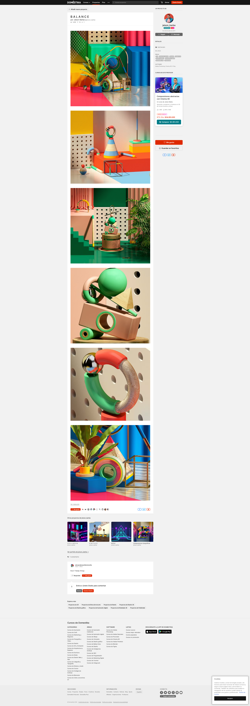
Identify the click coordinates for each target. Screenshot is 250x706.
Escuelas (97, 692)
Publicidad (168, 60)
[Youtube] (181, 692)
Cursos (69, 692)
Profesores (125, 694)
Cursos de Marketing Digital (95, 658)
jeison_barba (86, 518)
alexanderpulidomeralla (83, 565)
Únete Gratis (88, 591)
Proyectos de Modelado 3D (119, 608)
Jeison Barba (84, 20)
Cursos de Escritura (73, 652)
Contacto (116, 692)
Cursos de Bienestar (73, 675)
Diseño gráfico (160, 58)
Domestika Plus (84, 694)
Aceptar (230, 698)
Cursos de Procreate (112, 636)
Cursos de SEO (91, 653)
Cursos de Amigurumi (93, 663)
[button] (108, 2)
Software (110, 627)
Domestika (109, 692)
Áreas (89, 627)
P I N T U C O (93, 543)
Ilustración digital (170, 58)
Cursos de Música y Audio (75, 666)
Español (139, 692)
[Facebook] (161, 692)
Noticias (122, 692)
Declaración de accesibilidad (120, 702)
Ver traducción (75, 504)
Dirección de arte (164, 56)
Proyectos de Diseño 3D (126, 605)
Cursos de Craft (72, 632)
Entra (79, 591)
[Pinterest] (169, 692)
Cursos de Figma (111, 646)
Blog (126, 692)
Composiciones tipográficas (141, 543)
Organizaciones (116, 694)
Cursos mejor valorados (133, 632)
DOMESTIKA (74, 2)
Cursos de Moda (72, 655)
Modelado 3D (159, 60)
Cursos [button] (86, 2)
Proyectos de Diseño (110, 605)
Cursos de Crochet (92, 660)
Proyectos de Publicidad (137, 608)
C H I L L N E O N (72, 543)
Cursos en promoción (132, 637)
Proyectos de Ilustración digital (98, 608)
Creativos (91, 692)
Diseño (172, 56)
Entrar (167, 2)
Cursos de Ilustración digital (95, 634)
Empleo (81, 692)
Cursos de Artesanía (93, 639)
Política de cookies (107, 702)
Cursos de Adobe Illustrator (114, 634)
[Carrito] (161, 2)
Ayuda (130, 692)
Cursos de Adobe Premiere (114, 641)
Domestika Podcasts (73, 694)
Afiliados (108, 694)
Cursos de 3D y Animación (75, 646)
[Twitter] (165, 692)
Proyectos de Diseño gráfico (77, 608)
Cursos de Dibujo (92, 636)
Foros (85, 692)
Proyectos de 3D (74, 605)
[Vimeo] (177, 692)
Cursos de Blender (112, 644)
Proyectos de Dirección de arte (91, 605)
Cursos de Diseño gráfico (94, 641)
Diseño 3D (178, 56)
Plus (103, 2)
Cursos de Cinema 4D (113, 639)
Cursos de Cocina (72, 668)
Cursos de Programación (94, 655)
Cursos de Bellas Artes (94, 644)
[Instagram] (173, 692)
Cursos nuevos (130, 630)
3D (157, 56)
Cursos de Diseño (72, 643)
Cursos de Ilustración (73, 630)
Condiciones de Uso (83, 702)
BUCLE (113, 543)
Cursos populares (131, 635)
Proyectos (96, 2)
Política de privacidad (95, 702)
